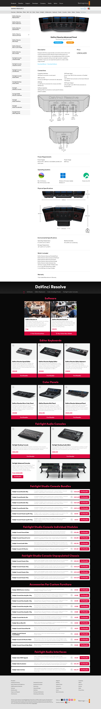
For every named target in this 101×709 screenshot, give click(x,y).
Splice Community (60, 692)
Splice (55, 3)
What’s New (19, 12)
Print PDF (70, 42)
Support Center (59, 684)
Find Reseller (58, 42)
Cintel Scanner (14, 693)
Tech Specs (83, 12)
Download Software (52, 64)
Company (43, 3)
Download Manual (42, 64)
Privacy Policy (81, 690)
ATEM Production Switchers (16, 686)
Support (28, 3)
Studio (69, 12)
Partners (80, 686)
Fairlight (42, 12)
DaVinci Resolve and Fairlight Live (18, 684)
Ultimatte (13, 688)
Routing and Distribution (39, 692)
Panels (59, 12)
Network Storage (37, 688)
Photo (24, 12)
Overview (13, 12)
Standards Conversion (38, 682)
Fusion (37, 12)
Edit (28, 12)
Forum (61, 3)
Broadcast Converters (38, 684)
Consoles (64, 12)
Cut (30, 12)
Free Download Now (38, 333)
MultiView (36, 690)
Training (78, 12)
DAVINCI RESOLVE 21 (17, 8)
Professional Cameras (15, 682)
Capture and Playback (15, 692)
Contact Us (58, 686)
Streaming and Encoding (39, 693)
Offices (80, 682)
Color (33, 12)
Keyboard (55, 12)
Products (13, 3)
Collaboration (48, 12)
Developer (35, 3)
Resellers (20, 3)
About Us (80, 684)
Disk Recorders (14, 690)
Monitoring (36, 686)
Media (49, 3)
